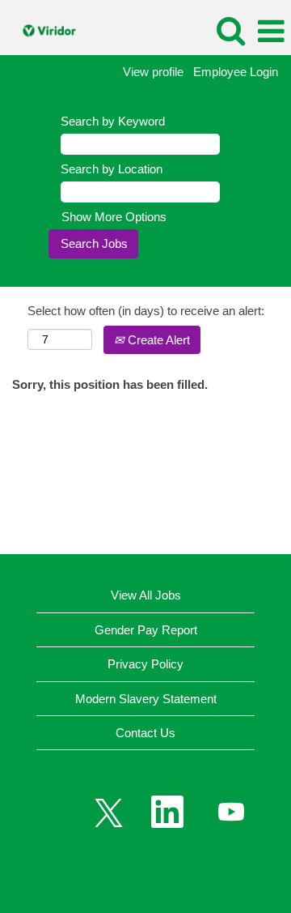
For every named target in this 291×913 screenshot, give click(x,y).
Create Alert (157, 340)
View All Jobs (146, 595)
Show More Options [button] (114, 217)
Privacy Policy (145, 664)
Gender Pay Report (146, 630)
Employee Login (235, 72)
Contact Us (145, 733)
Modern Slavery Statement (146, 699)
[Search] (230, 30)
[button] (271, 31)
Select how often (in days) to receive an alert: (145, 311)
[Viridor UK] (44, 30)
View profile (153, 72)
